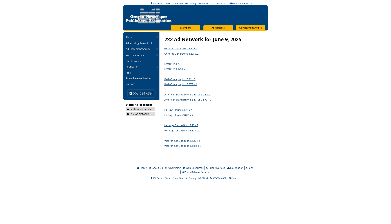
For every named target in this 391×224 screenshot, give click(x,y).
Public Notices (134, 61)
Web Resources (135, 55)
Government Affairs (250, 27)
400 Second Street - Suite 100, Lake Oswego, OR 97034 (180, 3)
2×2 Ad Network (139, 114)
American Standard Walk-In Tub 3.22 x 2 (187, 94)
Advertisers (218, 27)
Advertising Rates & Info (139, 43)
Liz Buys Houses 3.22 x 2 (178, 110)
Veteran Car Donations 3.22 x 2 (182, 140)
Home (143, 168)
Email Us (235, 178)
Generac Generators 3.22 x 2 (180, 48)
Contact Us (132, 84)
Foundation (132, 66)
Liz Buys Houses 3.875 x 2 (178, 115)
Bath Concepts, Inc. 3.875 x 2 (180, 84)
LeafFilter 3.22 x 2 (174, 64)
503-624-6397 (219, 3)
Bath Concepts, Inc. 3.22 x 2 (180, 79)
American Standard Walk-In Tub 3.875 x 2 (187, 99)
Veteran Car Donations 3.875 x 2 (182, 145)
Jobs (128, 72)
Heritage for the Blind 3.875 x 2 (182, 130)
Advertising (174, 168)
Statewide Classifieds (142, 109)
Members (185, 27)
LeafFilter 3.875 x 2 (174, 69)
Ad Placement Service (138, 49)
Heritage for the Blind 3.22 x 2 (181, 125)
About (129, 37)
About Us (157, 168)
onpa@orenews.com (242, 3)
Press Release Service (138, 78)
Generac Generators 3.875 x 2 (181, 53)
